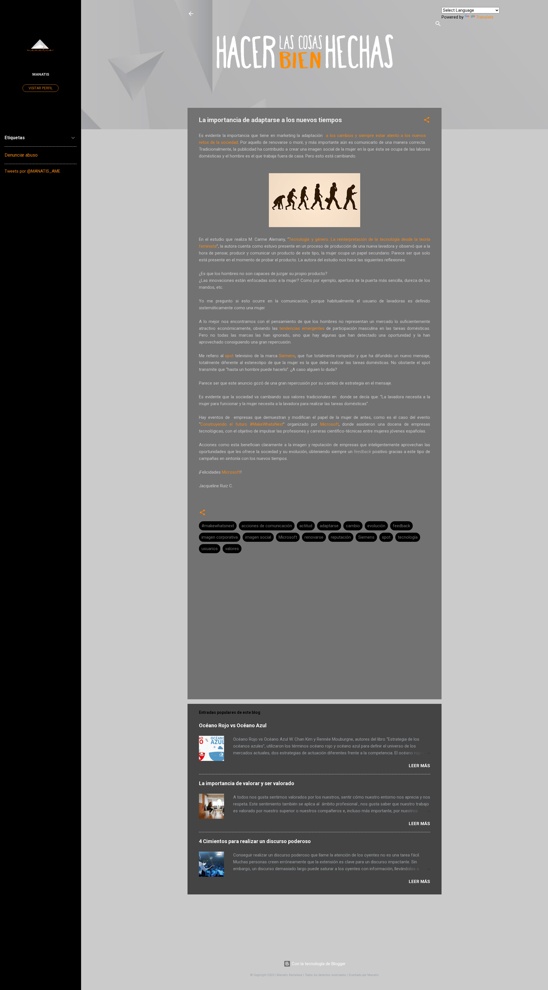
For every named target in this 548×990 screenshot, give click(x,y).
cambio (353, 525)
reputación (341, 537)
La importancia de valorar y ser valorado (246, 783)
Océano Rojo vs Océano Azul (233, 725)
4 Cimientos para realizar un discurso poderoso (255, 841)
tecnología (408, 537)
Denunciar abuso (21, 155)
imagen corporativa (220, 537)
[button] (426, 120)
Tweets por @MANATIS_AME (32, 171)
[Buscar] (438, 25)
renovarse (314, 537)
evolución (376, 525)
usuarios (210, 548)
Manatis (40, 74)
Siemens (366, 537)
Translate (484, 17)
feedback (401, 525)
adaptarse (329, 525)
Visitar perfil (41, 88)
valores (232, 548)
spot (386, 537)
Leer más (419, 765)
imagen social (258, 537)
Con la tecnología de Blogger (318, 963)
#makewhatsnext (218, 525)
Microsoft (288, 537)
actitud (305, 525)
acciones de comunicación (266, 525)
